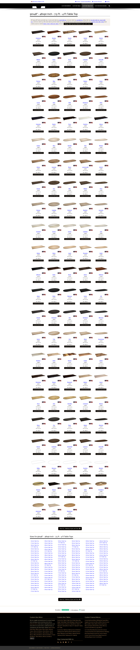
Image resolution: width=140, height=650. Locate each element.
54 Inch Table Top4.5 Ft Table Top (48, 578)
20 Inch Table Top (35, 551)
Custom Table (77, 6)
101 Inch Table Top (76, 585)
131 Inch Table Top (103, 553)
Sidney (53, 253)
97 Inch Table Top (76, 577)
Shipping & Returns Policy (55, 647)
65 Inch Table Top (62, 553)
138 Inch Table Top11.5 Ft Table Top (103, 570)
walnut (56, 23)
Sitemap (100, 637)
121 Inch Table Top (90, 581)
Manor (85, 339)
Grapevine (38, 124)
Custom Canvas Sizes (89, 635)
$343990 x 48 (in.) (53, 192)
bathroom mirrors (34, 624)
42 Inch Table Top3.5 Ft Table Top (48, 550)
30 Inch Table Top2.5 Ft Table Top (35, 574)
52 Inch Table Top (48, 573)
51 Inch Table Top (48, 571)
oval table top (79, 20)
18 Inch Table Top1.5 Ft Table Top (35, 546)
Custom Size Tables (61, 620)
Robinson (101, 274)
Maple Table (66, 622)
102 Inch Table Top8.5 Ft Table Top (76, 588)
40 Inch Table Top (48, 545)
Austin (38, 339)
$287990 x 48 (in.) (85, 364)
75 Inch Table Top (62, 577)
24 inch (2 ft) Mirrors (38, 631)
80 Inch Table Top (62, 589)
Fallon (101, 102)
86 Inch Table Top (76, 551)
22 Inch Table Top (35, 555)
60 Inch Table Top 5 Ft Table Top (62, 541)
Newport (38, 489)
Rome (69, 425)
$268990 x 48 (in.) (38, 364)
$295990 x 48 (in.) (38, 170)
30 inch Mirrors (46, 631)
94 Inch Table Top (76, 569)
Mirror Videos (92, 624)
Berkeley (101, 468)
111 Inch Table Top (90, 557)
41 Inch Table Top (48, 547)
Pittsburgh (53, 317)
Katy (54, 188)
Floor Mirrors (103, 625)
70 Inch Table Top (62, 565)
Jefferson (38, 274)
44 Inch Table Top (48, 555)
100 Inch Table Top (76, 583)
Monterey (54, 468)
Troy (54, 425)
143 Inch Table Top (103, 581)
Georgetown (101, 339)
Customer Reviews (97, 1)
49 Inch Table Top (48, 567)
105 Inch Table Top (90, 543)
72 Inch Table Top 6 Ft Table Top (62, 570)
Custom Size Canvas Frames (100, 633)
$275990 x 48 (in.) (38, 41)
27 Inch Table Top (35, 567)
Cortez (85, 296)
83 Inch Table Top (76, 543)
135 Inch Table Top (103, 563)
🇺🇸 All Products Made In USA (37, 1)
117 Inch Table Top (90, 571)
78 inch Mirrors (39, 636)
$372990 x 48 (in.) (101, 41)
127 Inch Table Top (103, 544)
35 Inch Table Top (35, 585)
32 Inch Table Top (35, 579)
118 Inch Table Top (90, 573)
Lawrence (85, 446)
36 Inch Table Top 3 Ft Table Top (35, 588)
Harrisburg (85, 317)
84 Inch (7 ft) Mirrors (47, 636)
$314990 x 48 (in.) (101, 278)
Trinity (53, 360)
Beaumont (69, 382)
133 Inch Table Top (103, 559)
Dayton (54, 231)
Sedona (38, 145)
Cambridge (85, 59)
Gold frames (32, 629)
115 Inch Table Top (90, 567)
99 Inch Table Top (76, 581)
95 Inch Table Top (76, 571)
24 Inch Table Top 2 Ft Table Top (35, 560)
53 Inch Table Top (48, 575)
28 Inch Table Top (35, 569)
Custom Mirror (66, 6)
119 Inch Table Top (90, 575)
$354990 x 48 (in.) (85, 278)
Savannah (54, 167)
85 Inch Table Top (76, 549)
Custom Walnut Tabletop (70, 633)
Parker (53, 59)
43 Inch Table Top (48, 553)
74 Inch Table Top (62, 575)
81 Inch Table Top (62, 591)
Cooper (85, 360)
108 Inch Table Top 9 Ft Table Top (90, 550)
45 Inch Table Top (48, 557)
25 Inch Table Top (35, 563)
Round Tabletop (72, 631)
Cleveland (38, 231)
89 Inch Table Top (76, 557)
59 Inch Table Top (48, 589)
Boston (38, 446)
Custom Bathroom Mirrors (91, 620)
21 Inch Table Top (35, 553)
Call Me (108, 1)
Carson (38, 102)
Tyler (54, 339)
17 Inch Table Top (35, 543)
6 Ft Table (63, 625)
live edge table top (95, 20)
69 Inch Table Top (62, 563)
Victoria (38, 188)
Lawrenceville (85, 167)
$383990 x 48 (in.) (53, 364)
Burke (54, 274)
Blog (90, 637)
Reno (54, 102)
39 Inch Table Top (48, 543)
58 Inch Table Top (48, 587)
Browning (85, 253)
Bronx (69, 59)
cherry (48, 23)
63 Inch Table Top (62, 549)
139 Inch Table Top (103, 573)
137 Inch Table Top (103, 567)
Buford (101, 167)
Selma (85, 489)
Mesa (54, 145)
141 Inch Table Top (103, 577)
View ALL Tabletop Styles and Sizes (69, 528)
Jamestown (38, 511)
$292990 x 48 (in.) (53, 41)
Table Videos (76, 620)
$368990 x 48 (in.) (38, 342)
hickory (45, 23)
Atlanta (38, 167)
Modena (85, 81)
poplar (102, 21)
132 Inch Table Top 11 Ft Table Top (103, 556)
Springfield (69, 446)
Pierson (69, 360)
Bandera (54, 38)
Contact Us (94, 637)
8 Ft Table (80, 625)
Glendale (70, 145)
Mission (54, 382)
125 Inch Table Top (90, 589)
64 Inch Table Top (62, 551)
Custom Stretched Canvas (91, 631)
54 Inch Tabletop (66, 635)
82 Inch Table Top (76, 541)
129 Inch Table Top (103, 549)
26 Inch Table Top (35, 565)
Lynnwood (85, 403)
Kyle (70, 339)
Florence (38, 81)
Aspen (38, 296)
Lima (101, 231)
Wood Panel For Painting (102, 631)
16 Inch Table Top (35, 541)
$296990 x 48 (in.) (53, 106)
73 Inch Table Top (62, 573)
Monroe (101, 403)
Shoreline (70, 403)
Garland (85, 38)
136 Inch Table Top (103, 565)
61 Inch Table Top (62, 544)
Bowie (69, 274)
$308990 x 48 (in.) (53, 256)
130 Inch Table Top (103, 551)
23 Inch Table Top (35, 557)
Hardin (101, 253)
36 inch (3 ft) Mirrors (38, 633)
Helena (38, 253)
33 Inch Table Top (35, 581)
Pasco (38, 403)
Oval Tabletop (65, 631)
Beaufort (85, 210)
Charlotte (85, 124)
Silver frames (45, 629)
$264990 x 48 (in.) (53, 84)
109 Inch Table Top (90, 553)
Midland (38, 59)
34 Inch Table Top (35, 583)
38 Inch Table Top (48, 541)
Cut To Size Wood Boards (90, 629)
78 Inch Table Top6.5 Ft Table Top (62, 584)
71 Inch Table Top (62, 567)
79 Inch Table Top (62, 587)
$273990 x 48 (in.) (69, 63)
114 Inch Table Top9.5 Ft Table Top (90, 564)
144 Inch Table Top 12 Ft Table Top (103, 584)
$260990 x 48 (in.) (38, 84)
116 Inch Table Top (90, 569)
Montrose (69, 296)
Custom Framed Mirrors (90, 627)
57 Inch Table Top (48, 585)
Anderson (69, 210)
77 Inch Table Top (62, 581)
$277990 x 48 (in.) (53, 63)
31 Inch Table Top (35, 577)
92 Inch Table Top (76, 565)
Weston (54, 489)
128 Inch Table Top (103, 547)
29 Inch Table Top (35, 571)
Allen (70, 188)
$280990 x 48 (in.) (38, 149)
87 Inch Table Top (76, 553)
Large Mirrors (99, 627)
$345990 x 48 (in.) (85, 41)
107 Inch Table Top (90, 547)
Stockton (85, 468)
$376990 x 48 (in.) (85, 493)
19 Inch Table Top (35, 549)
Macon (69, 167)
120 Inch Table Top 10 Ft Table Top (90, 578)
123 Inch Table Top (90, 585)
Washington (69, 511)
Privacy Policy (46, 647)
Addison (85, 382)
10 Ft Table (59, 627)
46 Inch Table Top (48, 559)
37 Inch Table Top (35, 591)
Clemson (38, 210)
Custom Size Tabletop (62, 629)
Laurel (69, 253)
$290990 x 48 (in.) (85, 127)
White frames (39, 629)
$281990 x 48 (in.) (38, 127)
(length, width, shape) (78, 24)
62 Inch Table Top (62, 547)
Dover (54, 511)
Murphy (54, 124)
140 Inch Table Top (103, 575)
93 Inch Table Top (76, 567)
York (70, 317)
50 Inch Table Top (48, 569)
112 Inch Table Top (90, 559)
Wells (69, 102)
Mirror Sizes (102, 622)
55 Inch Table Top (48, 581)
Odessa (101, 124)
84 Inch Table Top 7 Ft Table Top (76, 546)
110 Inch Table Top (90, 555)
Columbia (54, 210)
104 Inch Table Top (90, 541)
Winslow (101, 145)
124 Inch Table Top (90, 587)
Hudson (101, 38)
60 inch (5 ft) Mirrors (47, 634)
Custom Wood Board (101, 6)
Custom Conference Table (66, 624)
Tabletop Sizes (71, 629)
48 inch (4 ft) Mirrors (38, 634)
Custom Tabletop (87, 6)
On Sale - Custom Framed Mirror (83, 1)
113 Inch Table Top (90, 561)
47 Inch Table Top (48, 561)
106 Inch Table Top (90, 545)
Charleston (38, 38)
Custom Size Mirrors (94, 622)
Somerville (101, 59)
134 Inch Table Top (103, 561)
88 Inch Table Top (76, 555)
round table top (62, 20)
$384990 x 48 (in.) (101, 493)
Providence (101, 489)
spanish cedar (95, 21)
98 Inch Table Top (76, 579)
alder (99, 21)
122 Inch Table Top (90, 583)
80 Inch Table (69, 625)
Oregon (69, 231)
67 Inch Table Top (62, 559)
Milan (54, 81)
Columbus (85, 231)
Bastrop (70, 489)
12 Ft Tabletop (73, 635)
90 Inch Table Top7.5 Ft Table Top (76, 560)
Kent (54, 403)
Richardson (38, 382)
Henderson (85, 102)
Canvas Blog (98, 635)
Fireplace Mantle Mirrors (94, 625)
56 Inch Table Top (48, 583)
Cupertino (69, 468)
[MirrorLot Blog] (109, 5)
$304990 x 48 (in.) (38, 256)
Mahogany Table (73, 622)
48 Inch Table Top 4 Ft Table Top (48, 564)
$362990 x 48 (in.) (53, 127)
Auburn (85, 425)
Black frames (52, 627)
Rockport (38, 360)
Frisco (69, 124)
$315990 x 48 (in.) (69, 41)
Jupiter (101, 360)
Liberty (85, 274)
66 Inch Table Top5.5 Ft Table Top (62, 556)
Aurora (101, 382)
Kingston (101, 425)
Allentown (101, 317)
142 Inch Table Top (103, 579)
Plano (101, 188)
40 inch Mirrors (46, 633)
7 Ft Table (74, 625)
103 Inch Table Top (76, 591)
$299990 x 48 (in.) (53, 170)
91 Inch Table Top (76, 563)
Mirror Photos (98, 624)
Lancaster (101, 210)
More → (32, 638)
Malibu (38, 468)
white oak (52, 23)
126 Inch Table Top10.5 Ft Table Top (103, 541)
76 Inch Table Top (62, 579)
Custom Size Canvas (101, 629)
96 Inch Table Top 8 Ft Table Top (76, 574)
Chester (38, 317)
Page (85, 145)
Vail (101, 296)
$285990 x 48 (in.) (53, 149)
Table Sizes (69, 620)
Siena (69, 81)
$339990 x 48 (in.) (38, 63)
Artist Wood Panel (89, 633)
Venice (101, 81)
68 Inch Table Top (62, 561)
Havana (69, 38)
